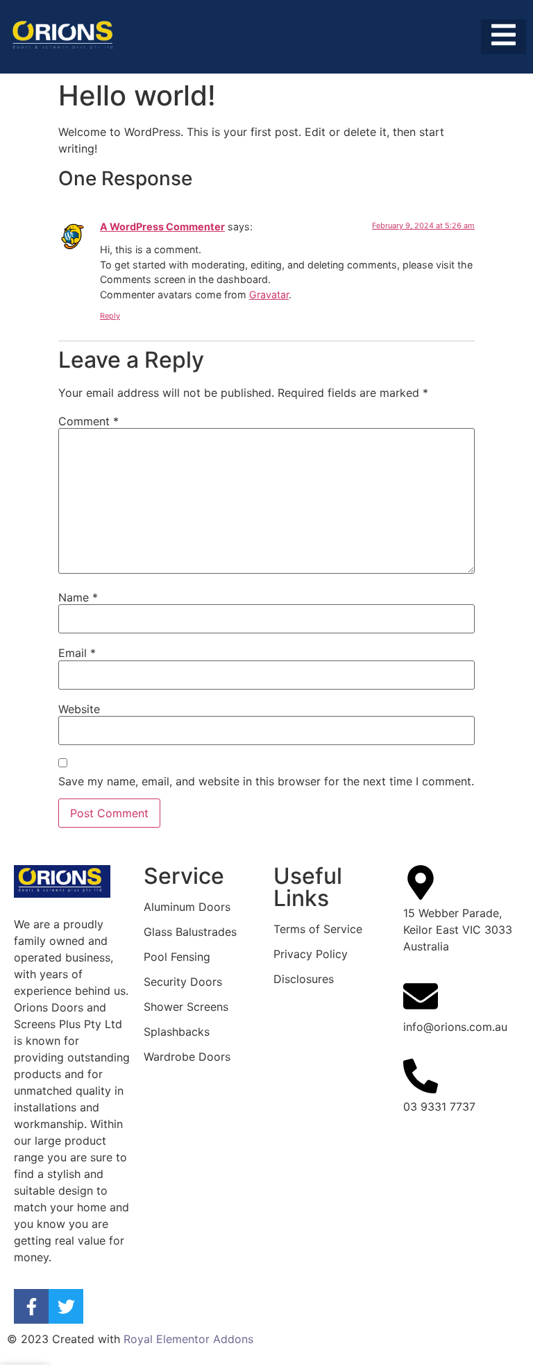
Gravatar (269, 294)
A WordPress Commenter (162, 226)
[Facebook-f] (31, 1306)
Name (78, 597)
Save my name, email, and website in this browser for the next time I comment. (266, 781)
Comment (88, 421)
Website (79, 709)
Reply (110, 316)
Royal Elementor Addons (188, 1339)
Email (77, 652)
